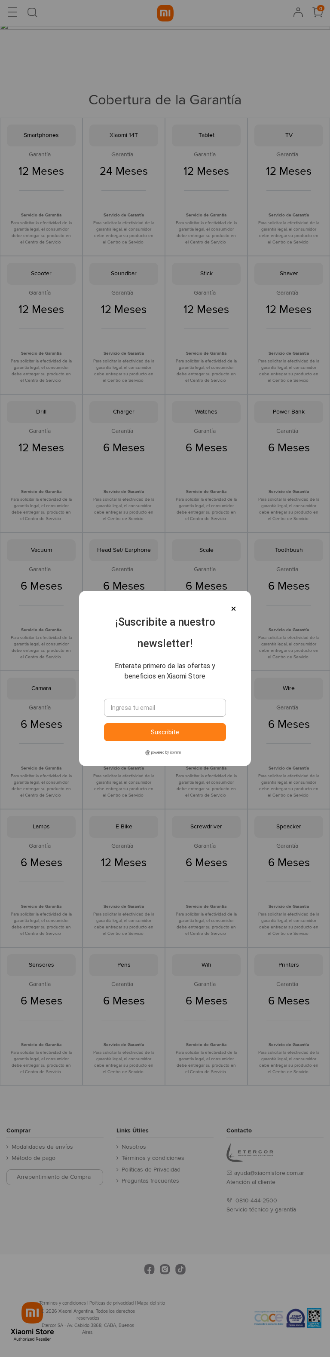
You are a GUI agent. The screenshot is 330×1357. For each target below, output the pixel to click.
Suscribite (165, 732)
